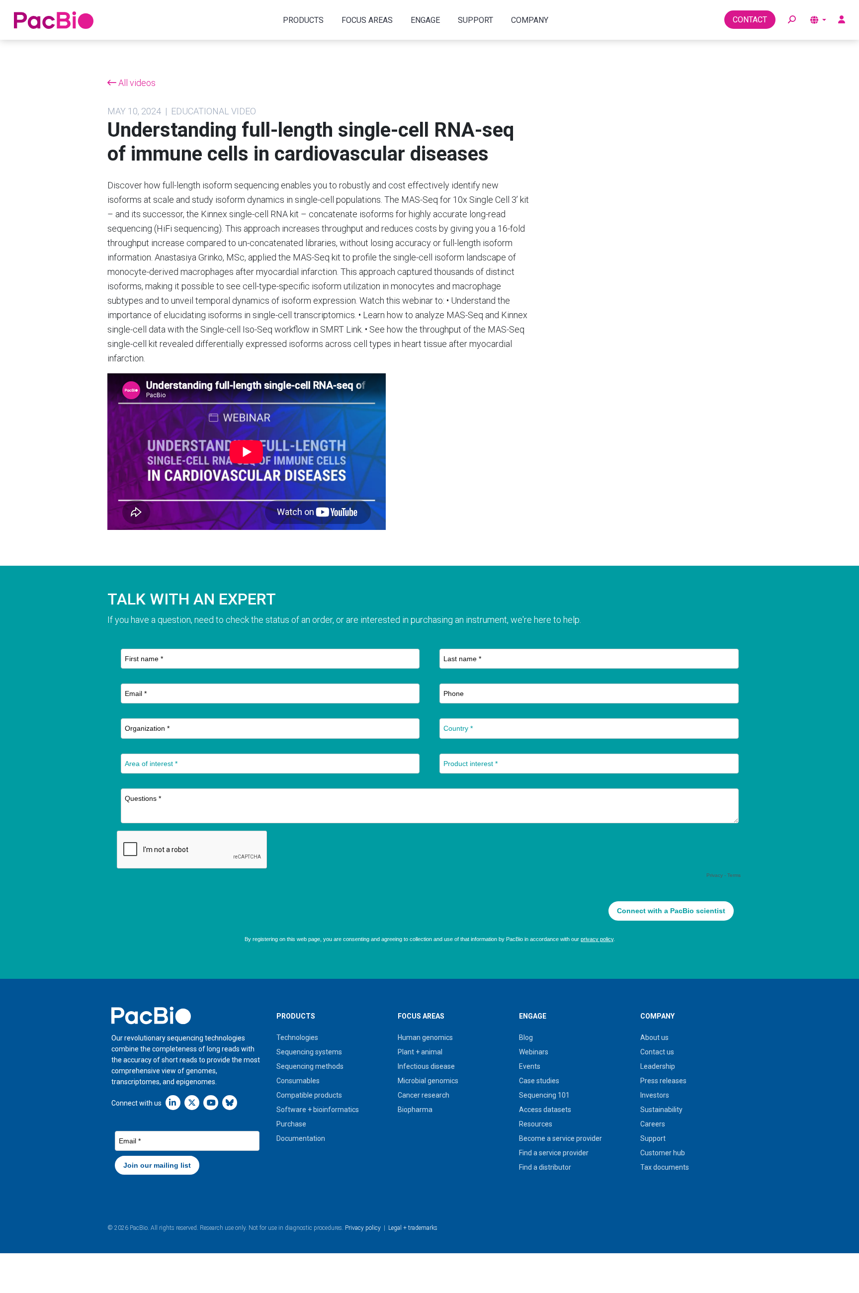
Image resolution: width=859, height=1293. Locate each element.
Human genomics (425, 1037)
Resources (535, 1124)
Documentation (300, 1138)
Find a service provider (554, 1153)
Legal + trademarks (412, 1227)
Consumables (298, 1081)
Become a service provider (560, 1138)
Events (529, 1066)
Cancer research (423, 1095)
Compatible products (309, 1095)
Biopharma (415, 1110)
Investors (654, 1095)
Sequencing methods (310, 1066)
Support (653, 1138)
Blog (526, 1037)
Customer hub (662, 1153)
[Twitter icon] (191, 1102)
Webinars (533, 1052)
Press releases (663, 1081)
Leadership (657, 1066)
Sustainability (661, 1110)
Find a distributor (545, 1167)
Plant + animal (420, 1052)
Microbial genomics (428, 1081)
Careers (652, 1124)
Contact (750, 19)
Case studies (539, 1081)
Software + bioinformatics (317, 1110)
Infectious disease (426, 1066)
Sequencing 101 (544, 1095)
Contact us (657, 1052)
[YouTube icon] (210, 1102)
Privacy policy (363, 1227)
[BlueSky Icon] (229, 1102)
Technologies (297, 1037)
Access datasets (545, 1110)
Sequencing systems (309, 1052)
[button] (791, 19)
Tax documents (664, 1167)
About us (654, 1037)
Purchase (291, 1124)
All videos (136, 83)
